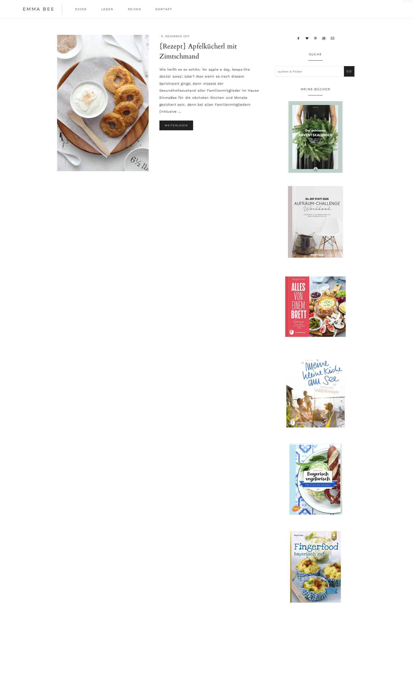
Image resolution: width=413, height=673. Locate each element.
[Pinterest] (315, 38)
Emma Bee (39, 9)
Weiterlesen (176, 125)
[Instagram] (323, 38)
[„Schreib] (332, 38)
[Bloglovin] (307, 38)
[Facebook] (298, 38)
